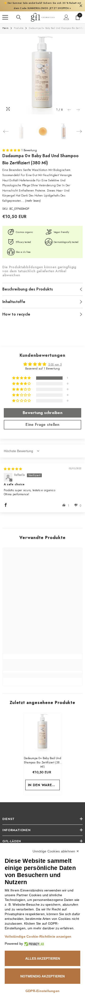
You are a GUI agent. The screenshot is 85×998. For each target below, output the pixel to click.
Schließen (81, 6)
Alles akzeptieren (42, 958)
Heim (5, 28)
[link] (42, 665)
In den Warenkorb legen (44, 785)
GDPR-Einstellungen (43, 991)
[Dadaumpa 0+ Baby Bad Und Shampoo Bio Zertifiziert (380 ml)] (42, 732)
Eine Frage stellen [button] (42, 424)
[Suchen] (18, 17)
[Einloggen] (66, 17)
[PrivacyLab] (33, 943)
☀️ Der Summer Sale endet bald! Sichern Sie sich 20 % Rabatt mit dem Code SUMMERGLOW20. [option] (42, 5)
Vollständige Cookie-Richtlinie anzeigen (38, 936)
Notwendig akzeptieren (42, 976)
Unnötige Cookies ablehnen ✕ (56, 851)
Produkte (19, 28)
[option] (42, 74)
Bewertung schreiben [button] (42, 412)
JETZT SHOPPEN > (60, 8)
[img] (13, 469)
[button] (69, 110)
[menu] (5, 17)
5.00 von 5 (55, 364)
